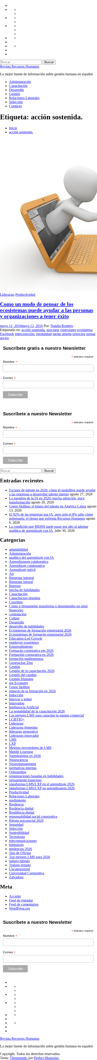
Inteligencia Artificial (24, 707)
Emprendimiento (21, 646)
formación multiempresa (26, 659)
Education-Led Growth (25, 638)
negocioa (78, 334)
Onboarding (17, 772)
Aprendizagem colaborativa (28, 561)
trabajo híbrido (19, 861)
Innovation (16, 703)
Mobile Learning (21, 752)
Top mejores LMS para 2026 (29, 857)
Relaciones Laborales (24, 98)
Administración (20, 82)
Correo (9, 378)
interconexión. (25, 334)
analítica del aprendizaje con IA (31, 557)
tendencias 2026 (20, 849)
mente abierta (62, 334)
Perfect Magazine (47, 1058)
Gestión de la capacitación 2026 (31, 671)
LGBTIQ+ (17, 719)
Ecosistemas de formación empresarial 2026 (40, 630)
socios (4, 338)
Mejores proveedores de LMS (30, 748)
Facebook (7, 334)
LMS (12, 740)
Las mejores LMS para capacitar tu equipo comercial (46, 715)
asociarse (52, 330)
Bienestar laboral (21, 582)
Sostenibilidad (19, 833)
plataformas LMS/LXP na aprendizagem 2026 (42, 788)
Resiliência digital (21, 812)
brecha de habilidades (24, 590)
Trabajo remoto (20, 865)
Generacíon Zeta (21, 663)
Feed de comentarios (23, 904)
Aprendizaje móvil (22, 570)
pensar (90, 334)
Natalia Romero (62, 326)
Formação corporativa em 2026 (31, 650)
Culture (14, 618)
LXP (12, 744)
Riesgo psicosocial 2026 (26, 820)
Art (11, 574)
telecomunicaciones (23, 841)
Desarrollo (16, 90)
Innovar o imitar (20, 699)
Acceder (15, 896)
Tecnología (17, 837)
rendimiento (17, 800)
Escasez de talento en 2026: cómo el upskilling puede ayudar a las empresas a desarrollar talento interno (52, 492)
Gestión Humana (21, 679)
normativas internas (23, 768)
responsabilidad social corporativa (33, 816)
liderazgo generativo (23, 731)
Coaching (16, 602)
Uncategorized (19, 869)
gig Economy (18, 683)
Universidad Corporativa (26, 873)
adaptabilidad (18, 549)
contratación (17, 614)
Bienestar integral (21, 578)
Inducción (16, 695)
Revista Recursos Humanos (19, 66)
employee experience (24, 642)
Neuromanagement (22, 764)
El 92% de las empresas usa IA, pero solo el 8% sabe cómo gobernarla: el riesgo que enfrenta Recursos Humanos (51, 516)
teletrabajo (16, 845)
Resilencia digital (21, 808)
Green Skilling (19, 687)
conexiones (68, 330)
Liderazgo (7, 294)
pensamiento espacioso (25, 780)
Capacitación (18, 86)
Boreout (15, 586)
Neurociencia (18, 760)
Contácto (15, 106)
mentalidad (44, 334)
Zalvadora (16, 877)
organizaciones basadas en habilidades (36, 776)
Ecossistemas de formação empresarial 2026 (40, 634)
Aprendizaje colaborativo (27, 566)
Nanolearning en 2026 (25, 756)
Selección (16, 102)
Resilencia (16, 804)
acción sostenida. (33, 330)
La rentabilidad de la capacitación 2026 (37, 711)
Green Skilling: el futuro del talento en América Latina (47, 506)
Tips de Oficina (20, 853)
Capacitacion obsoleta (24, 598)
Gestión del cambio (23, 675)
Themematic (19, 1058)
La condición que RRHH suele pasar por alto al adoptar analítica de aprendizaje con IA (48, 528)
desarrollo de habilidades (26, 626)
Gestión (14, 94)
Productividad (25, 294)
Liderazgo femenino (23, 727)
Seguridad (16, 824)
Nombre (10, 362)
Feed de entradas (21, 900)
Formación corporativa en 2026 (31, 655)
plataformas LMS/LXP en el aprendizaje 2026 (41, 784)
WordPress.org (19, 908)
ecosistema (84, 330)
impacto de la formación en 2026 (32, 691)
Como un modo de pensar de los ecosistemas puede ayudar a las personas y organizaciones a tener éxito (46, 310)
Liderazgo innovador (24, 735)
